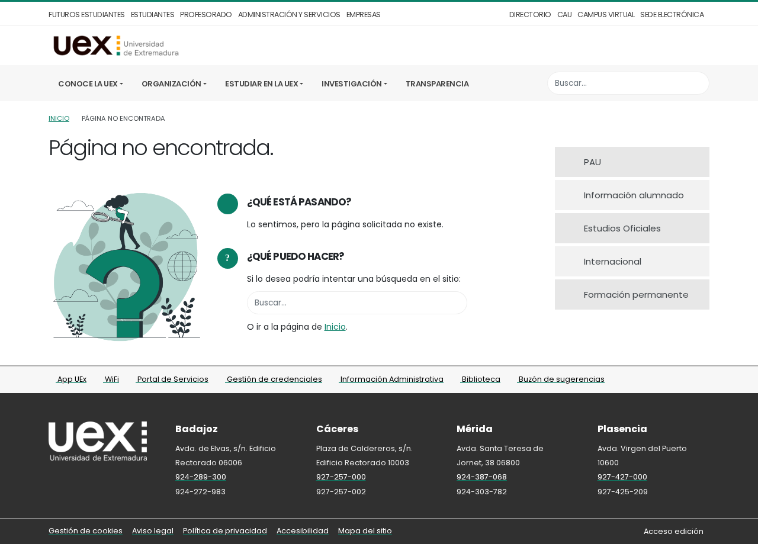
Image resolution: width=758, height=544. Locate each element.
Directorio (530, 14)
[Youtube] (702, 380)
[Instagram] (686, 380)
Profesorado (206, 14)
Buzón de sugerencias (561, 379)
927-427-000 (622, 477)
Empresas (363, 14)
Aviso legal (153, 531)
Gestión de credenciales (273, 379)
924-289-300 (200, 477)
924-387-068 (482, 477)
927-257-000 (341, 477)
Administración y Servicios (289, 14)
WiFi (111, 379)
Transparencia (437, 83)
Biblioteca (480, 379)
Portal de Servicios (172, 379)
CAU (564, 14)
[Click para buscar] (697, 83)
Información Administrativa (391, 379)
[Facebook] (654, 380)
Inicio (59, 118)
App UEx (71, 379)
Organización (171, 83)
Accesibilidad (303, 531)
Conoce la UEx (88, 83)
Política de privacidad (225, 531)
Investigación (352, 83)
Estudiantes (153, 14)
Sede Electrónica (672, 14)
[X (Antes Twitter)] (670, 380)
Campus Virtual (605, 14)
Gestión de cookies (86, 531)
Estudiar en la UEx (261, 83)
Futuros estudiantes (87, 14)
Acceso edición (674, 531)
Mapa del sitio (365, 531)
